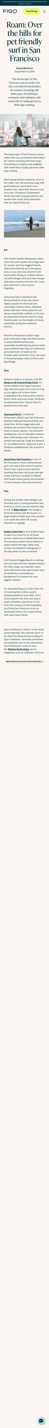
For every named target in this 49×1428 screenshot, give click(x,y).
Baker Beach (20, 510)
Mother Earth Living (18, 649)
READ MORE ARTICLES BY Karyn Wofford (23, 662)
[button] (41, 1421)
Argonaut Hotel (12, 415)
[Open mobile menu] (44, 11)
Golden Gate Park (13, 532)
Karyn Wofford (24, 68)
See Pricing (31, 11)
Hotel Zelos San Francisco (18, 459)
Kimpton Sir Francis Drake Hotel (21, 383)
